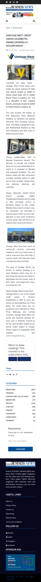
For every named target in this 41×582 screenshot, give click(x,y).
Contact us (10, 509)
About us (9, 501)
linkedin (10, 533)
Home (8, 28)
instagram (11, 541)
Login (12, 359)
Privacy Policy (11, 505)
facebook (11, 545)
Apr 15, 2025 (13, 50)
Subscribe (24, 359)
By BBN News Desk (26, 50)
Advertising (10, 514)
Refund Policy (11, 518)
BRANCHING (17, 28)
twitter (10, 537)
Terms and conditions (14, 522)
